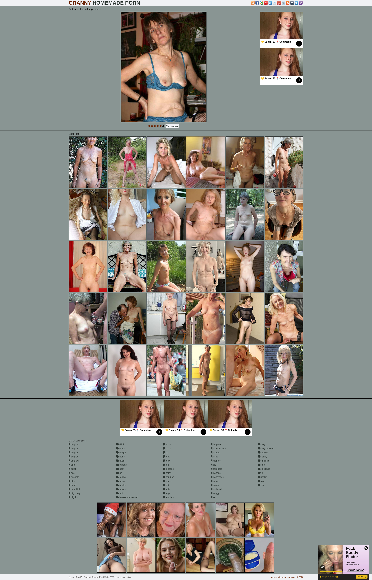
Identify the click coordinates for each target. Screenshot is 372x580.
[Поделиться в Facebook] (257, 3)
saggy (215, 493)
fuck (167, 460)
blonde (121, 448)
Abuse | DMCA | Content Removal (84, 577)
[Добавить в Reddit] (283, 3)
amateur (74, 460)
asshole (74, 477)
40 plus (74, 444)
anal (72, 465)
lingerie (216, 444)
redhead (217, 489)
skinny (263, 456)
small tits (264, 460)
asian (73, 469)
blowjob (122, 452)
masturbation (219, 448)
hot (167, 485)
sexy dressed (267, 448)
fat (166, 452)
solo (262, 465)
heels (168, 481)
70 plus (74, 456)
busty (121, 469)
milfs (215, 456)
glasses (169, 469)
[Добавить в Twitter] (296, 3)
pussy (215, 485)
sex (214, 497)
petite (215, 481)
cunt (120, 493)
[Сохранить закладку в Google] (261, 3)
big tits (74, 497)
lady (167, 489)
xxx (262, 485)
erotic (168, 444)
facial (168, 448)
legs (167, 493)
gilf (167, 465)
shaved (264, 452)
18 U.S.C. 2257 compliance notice (116, 577)
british (121, 460)
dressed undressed (128, 497)
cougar (121, 481)
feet (167, 456)
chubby (122, 477)
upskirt (263, 477)
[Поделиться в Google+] (266, 3)
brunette (122, 465)
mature (216, 452)
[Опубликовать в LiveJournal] (274, 3)
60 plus (74, 452)
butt (120, 473)
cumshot (122, 489)
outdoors (217, 469)
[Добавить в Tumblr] (292, 3)
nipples (216, 460)
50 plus (74, 448)
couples (122, 485)
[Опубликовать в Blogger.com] (253, 3)
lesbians (169, 497)
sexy (262, 444)
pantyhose (218, 477)
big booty (75, 493)
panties (216, 473)
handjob (169, 477)
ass (72, 473)
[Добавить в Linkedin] (270, 3)
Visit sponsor (172, 126)
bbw (72, 481)
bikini (121, 444)
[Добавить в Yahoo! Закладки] (301, 3)
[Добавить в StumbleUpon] (287, 3)
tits (261, 473)
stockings (265, 469)
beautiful (75, 489)
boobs (121, 456)
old (214, 465)
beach (73, 485)
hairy (168, 473)
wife (262, 481)
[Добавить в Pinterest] (279, 3)
